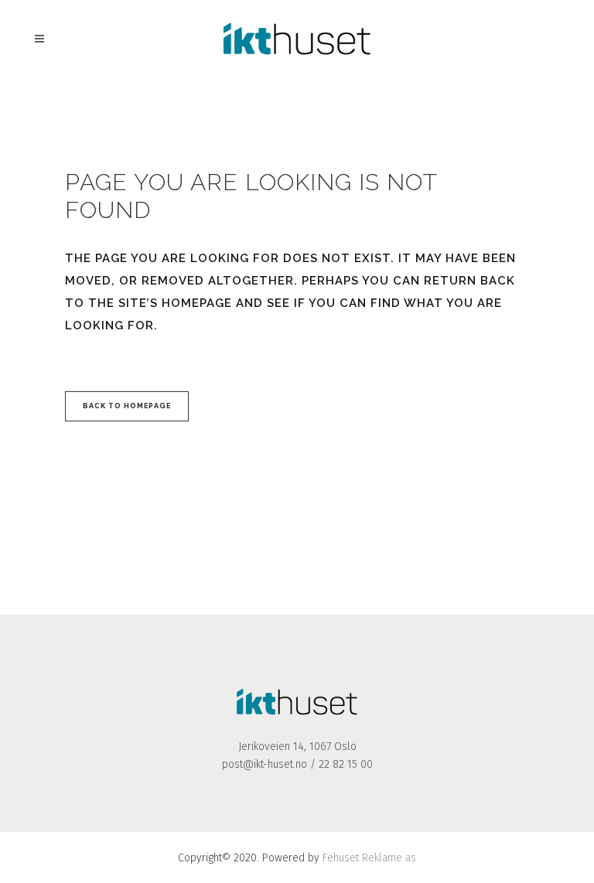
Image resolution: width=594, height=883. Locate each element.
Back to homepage (127, 406)
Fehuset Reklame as (369, 857)
